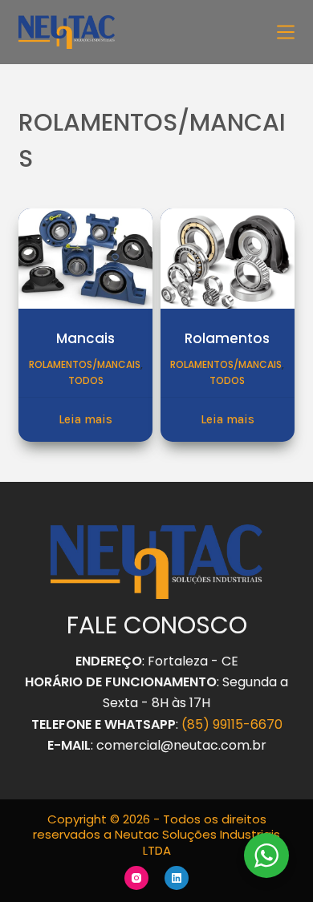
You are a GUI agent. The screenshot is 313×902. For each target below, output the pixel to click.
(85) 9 (200, 724)
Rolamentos (227, 338)
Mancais (85, 338)
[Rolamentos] (228, 258)
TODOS (86, 380)
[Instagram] (136, 878)
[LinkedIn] (177, 878)
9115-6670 (251, 724)
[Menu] (286, 32)
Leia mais (85, 419)
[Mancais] (85, 258)
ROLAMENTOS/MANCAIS (84, 364)
